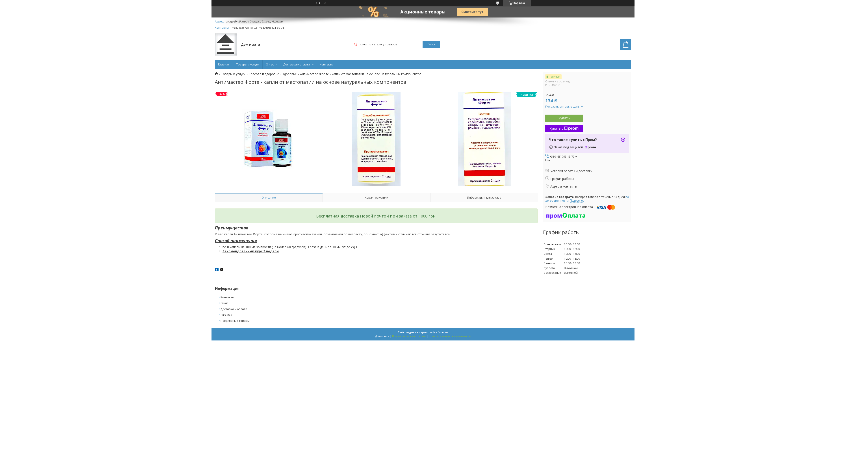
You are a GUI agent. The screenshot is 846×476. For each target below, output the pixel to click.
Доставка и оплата (296, 64)
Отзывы (226, 315)
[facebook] (217, 270)
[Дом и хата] (226, 44)
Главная (224, 64)
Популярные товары (235, 321)
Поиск (431, 44)
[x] (221, 270)
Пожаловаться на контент (409, 336)
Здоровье (289, 74)
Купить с (556, 128)
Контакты (327, 64)
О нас (270, 64)
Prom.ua (443, 332)
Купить (564, 118)
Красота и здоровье (264, 74)
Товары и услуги (247, 64)
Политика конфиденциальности (450, 336)
